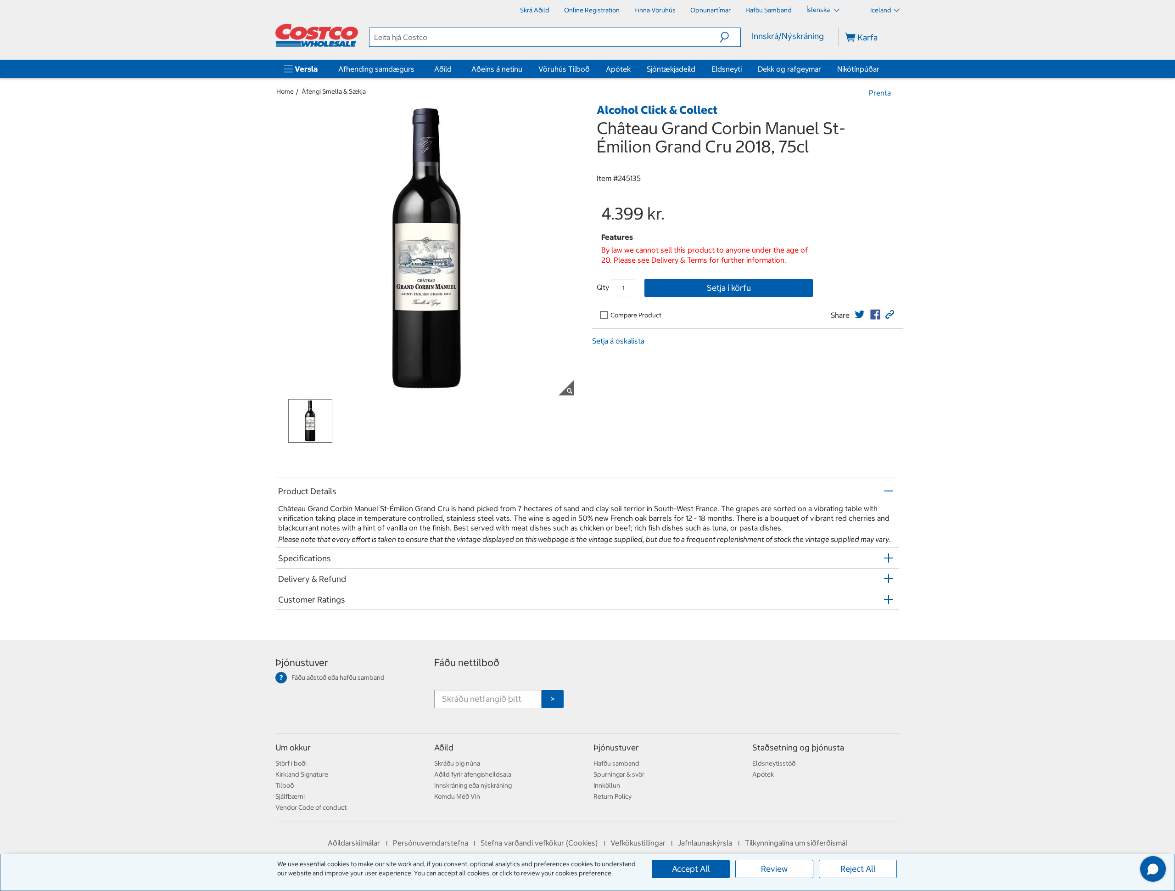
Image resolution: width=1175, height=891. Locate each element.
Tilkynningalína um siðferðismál (796, 842)
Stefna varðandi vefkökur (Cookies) (539, 842)
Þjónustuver (301, 662)
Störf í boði (291, 763)
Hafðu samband (616, 763)
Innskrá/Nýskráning (788, 36)
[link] (859, 315)
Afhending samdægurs (376, 68)
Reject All (858, 868)
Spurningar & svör (618, 774)
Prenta (880, 92)
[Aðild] (453, 68)
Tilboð (284, 785)
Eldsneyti (726, 68)
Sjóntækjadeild (671, 68)
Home (285, 91)
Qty (603, 287)
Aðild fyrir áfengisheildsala (472, 774)
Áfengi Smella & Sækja (334, 91)
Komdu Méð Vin (457, 796)
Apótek (618, 68)
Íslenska (818, 10)
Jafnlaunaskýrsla (705, 842)
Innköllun (606, 785)
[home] (316, 35)
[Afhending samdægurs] (416, 68)
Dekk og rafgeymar (789, 68)
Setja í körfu (729, 287)
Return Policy (612, 796)
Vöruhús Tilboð (564, 68)
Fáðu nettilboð (466, 662)
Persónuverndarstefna (430, 842)
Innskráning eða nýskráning (473, 785)
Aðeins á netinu (496, 68)
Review (774, 868)
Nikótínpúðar (858, 68)
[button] (730, 37)
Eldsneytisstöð (773, 763)
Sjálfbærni (290, 796)
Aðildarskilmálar (354, 842)
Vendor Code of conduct (311, 807)
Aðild (443, 68)
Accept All (691, 868)
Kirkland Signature (301, 774)
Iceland (880, 10)
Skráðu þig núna (457, 763)
